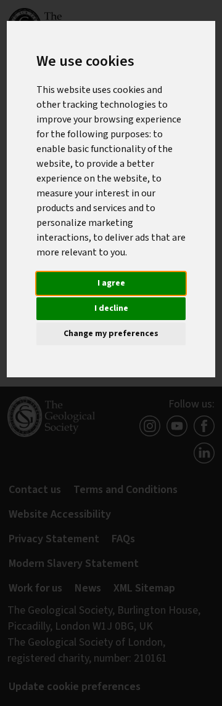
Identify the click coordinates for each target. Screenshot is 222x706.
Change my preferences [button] (111, 333)
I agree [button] (111, 283)
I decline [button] (111, 308)
